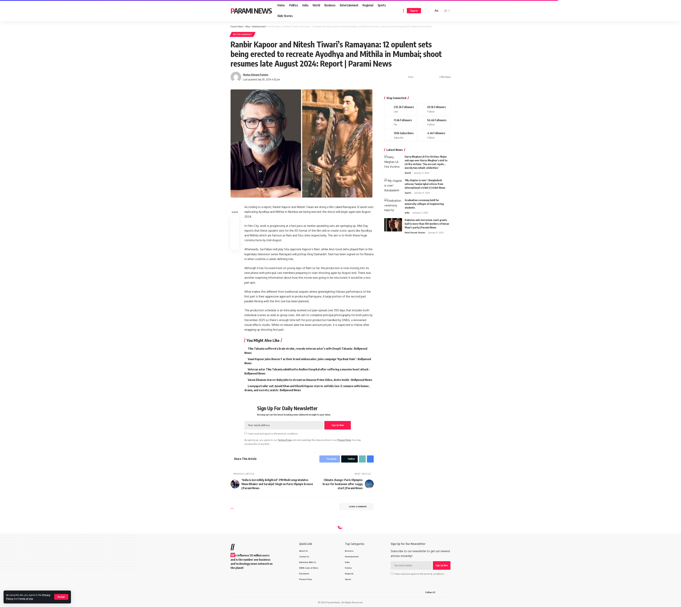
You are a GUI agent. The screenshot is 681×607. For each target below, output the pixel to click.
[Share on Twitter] (422, 77)
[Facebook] (400, 109)
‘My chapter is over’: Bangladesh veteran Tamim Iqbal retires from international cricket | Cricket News (425, 184)
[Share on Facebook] (417, 77)
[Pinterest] (400, 122)
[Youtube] (400, 135)
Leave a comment (358, 506)
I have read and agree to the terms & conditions (273, 433)
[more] (403, 10)
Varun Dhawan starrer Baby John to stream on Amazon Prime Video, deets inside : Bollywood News (310, 380)
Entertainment (242, 34)
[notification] (426, 10)
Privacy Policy (344, 440)
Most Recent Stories (415, 232)
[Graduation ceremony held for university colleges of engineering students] (393, 205)
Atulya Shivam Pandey (255, 74)
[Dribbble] (434, 135)
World (408, 172)
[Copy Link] (428, 77)
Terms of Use (25, 598)
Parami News (251, 10)
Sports (408, 192)
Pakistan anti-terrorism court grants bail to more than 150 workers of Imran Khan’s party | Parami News (427, 223)
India (407, 212)
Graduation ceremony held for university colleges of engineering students (424, 204)
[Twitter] (434, 109)
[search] (430, 10)
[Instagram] (434, 122)
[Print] (433, 77)
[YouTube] (448, 592)
